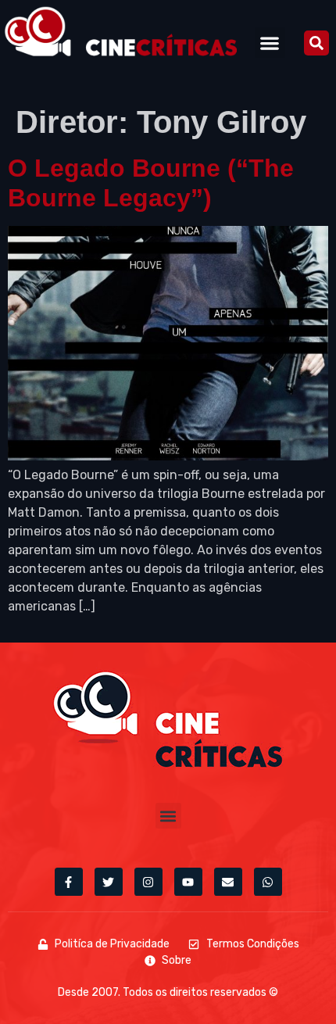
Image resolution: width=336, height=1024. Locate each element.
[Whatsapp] (268, 882)
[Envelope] (228, 882)
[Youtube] (188, 882)
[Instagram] (148, 882)
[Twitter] (109, 882)
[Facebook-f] (69, 882)
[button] (270, 42)
